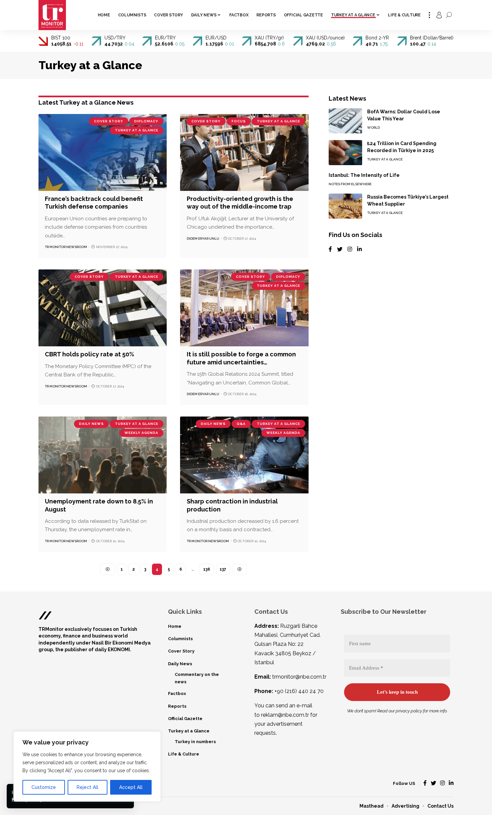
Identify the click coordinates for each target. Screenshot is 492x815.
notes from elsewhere (350, 184)
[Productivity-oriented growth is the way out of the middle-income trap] (244, 152)
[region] (87, 766)
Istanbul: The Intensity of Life (364, 175)
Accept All (131, 787)
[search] (449, 15)
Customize (43, 787)
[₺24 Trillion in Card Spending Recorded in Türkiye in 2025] (345, 152)
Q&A (241, 424)
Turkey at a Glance (136, 130)
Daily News (91, 424)
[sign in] (439, 15)
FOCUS (239, 121)
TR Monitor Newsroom (66, 247)
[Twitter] (339, 249)
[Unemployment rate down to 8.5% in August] (102, 455)
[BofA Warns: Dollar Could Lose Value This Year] (345, 120)
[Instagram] (349, 249)
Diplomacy (146, 121)
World (373, 127)
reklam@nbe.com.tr (285, 715)
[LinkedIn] (359, 249)
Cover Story (108, 121)
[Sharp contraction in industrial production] (244, 455)
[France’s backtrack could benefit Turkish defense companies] (102, 152)
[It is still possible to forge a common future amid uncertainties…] (244, 307)
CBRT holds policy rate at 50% (89, 354)
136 (206, 569)
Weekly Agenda (141, 433)
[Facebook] (330, 249)
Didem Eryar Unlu (203, 238)
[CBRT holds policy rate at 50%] (102, 307)
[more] (429, 15)
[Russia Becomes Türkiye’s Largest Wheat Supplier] (345, 206)
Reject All (87, 787)
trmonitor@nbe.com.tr (299, 677)
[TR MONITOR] (52, 15)
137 (223, 569)
